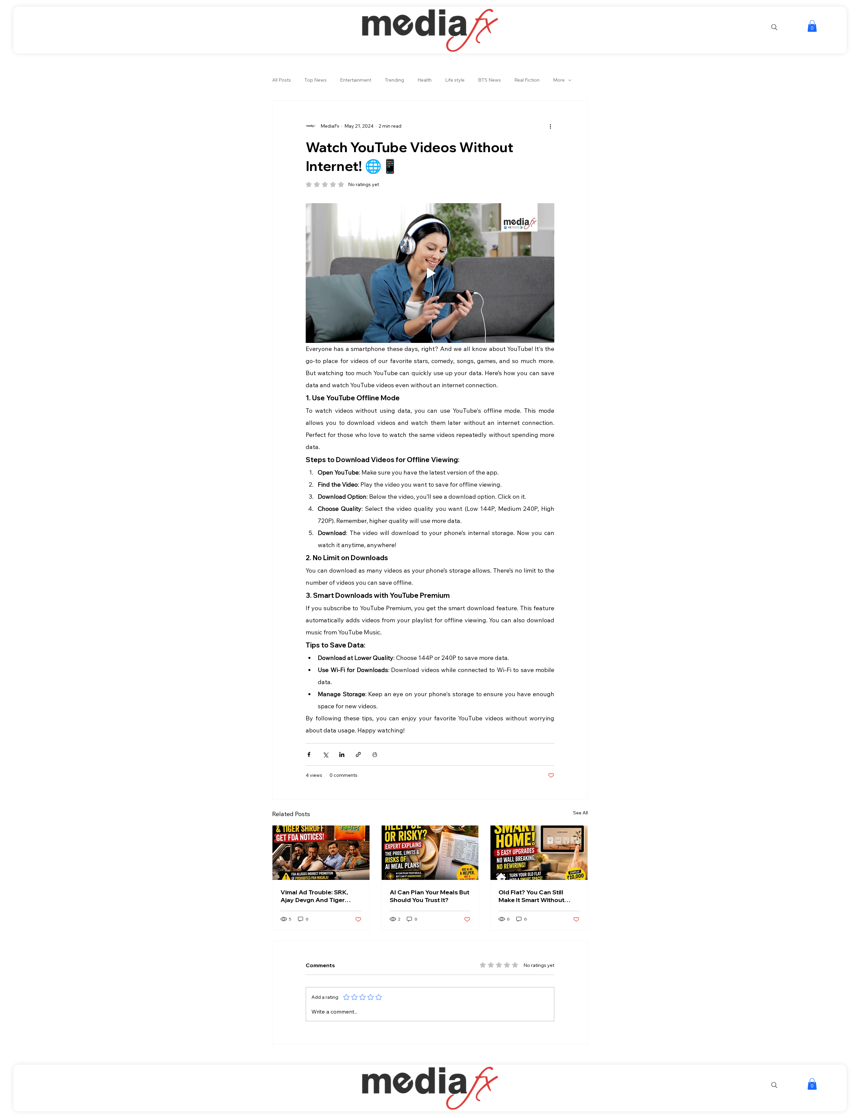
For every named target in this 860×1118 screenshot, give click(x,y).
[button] (812, 26)
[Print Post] (375, 754)
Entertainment (355, 80)
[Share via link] (358, 754)
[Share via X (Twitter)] (325, 754)
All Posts (281, 80)
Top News (315, 80)
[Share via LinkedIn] (342, 754)
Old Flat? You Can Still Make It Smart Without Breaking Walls (531, 896)
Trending (394, 80)
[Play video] (430, 273)
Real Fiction (527, 80)
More (559, 80)
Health (425, 80)
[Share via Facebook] (309, 754)
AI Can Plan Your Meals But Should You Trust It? (429, 896)
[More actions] (550, 126)
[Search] (774, 27)
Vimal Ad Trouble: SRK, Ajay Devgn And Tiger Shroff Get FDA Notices (315, 896)
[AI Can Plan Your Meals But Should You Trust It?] (430, 852)
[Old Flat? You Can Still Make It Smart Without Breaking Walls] (539, 852)
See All (580, 813)
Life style (455, 80)
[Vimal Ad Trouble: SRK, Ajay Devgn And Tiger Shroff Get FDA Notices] (321, 852)
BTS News (489, 80)
